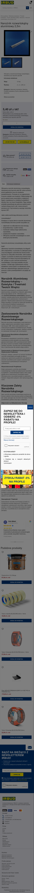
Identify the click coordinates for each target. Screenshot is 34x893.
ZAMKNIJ (30, 407)
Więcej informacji (9, 440)
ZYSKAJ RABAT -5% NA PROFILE (17, 479)
